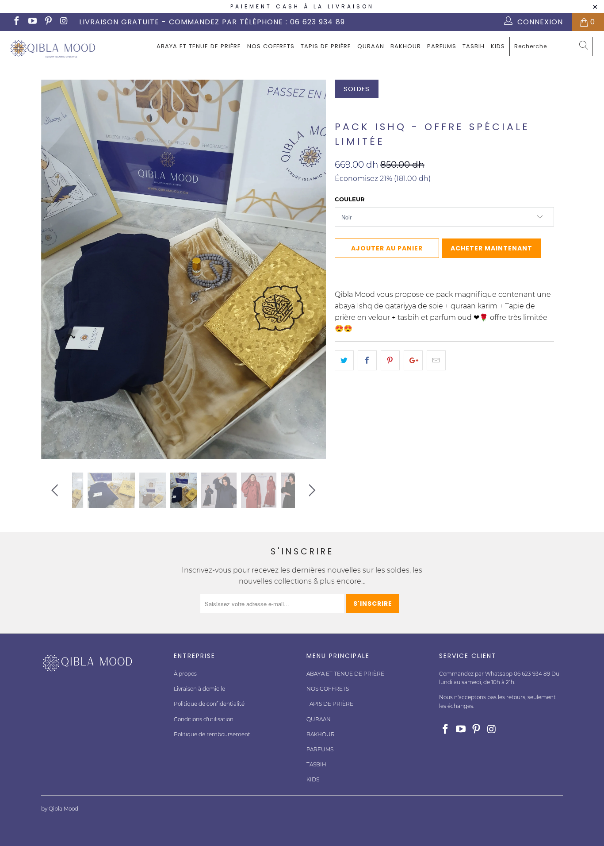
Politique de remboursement (212, 734)
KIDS (498, 46)
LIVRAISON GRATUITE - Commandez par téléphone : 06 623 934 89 (212, 22)
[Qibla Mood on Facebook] (16, 22)
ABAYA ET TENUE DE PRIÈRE (199, 46)
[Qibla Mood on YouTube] (32, 22)
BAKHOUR (405, 46)
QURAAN (370, 46)
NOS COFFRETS (270, 46)
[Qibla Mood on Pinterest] (48, 22)
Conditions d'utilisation (203, 719)
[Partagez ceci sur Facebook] (367, 360)
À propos (185, 673)
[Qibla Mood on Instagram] (64, 22)
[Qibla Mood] (53, 48)
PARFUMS (441, 46)
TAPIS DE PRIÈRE (326, 46)
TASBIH (474, 46)
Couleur (350, 199)
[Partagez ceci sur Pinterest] (390, 360)
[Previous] (56, 269)
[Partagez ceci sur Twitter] (344, 360)
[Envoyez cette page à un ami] (436, 360)
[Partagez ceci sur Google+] (413, 360)
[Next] (310, 269)
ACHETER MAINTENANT (491, 248)
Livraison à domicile (199, 688)
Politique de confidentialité (209, 703)
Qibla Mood (355, 109)
